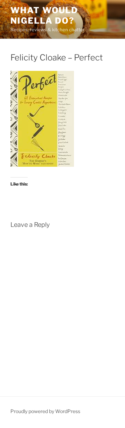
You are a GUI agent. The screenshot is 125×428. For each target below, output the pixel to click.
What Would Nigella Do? (44, 15)
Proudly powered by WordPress (45, 411)
